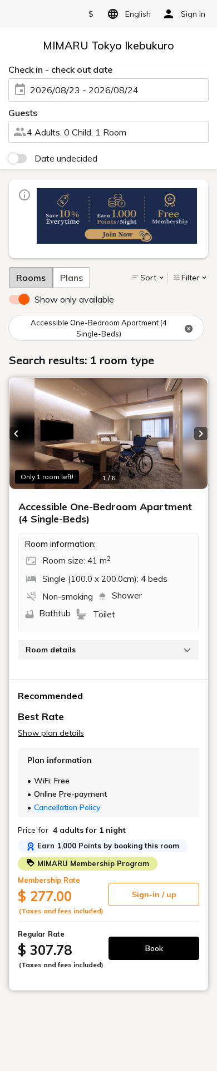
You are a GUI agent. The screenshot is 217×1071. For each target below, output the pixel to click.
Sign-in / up (154, 894)
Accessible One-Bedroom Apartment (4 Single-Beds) (99, 328)
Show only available (74, 299)
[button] (16, 433)
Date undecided (65, 158)
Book (154, 948)
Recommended (50, 695)
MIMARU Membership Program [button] (92, 863)
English (138, 14)
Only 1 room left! (47, 476)
